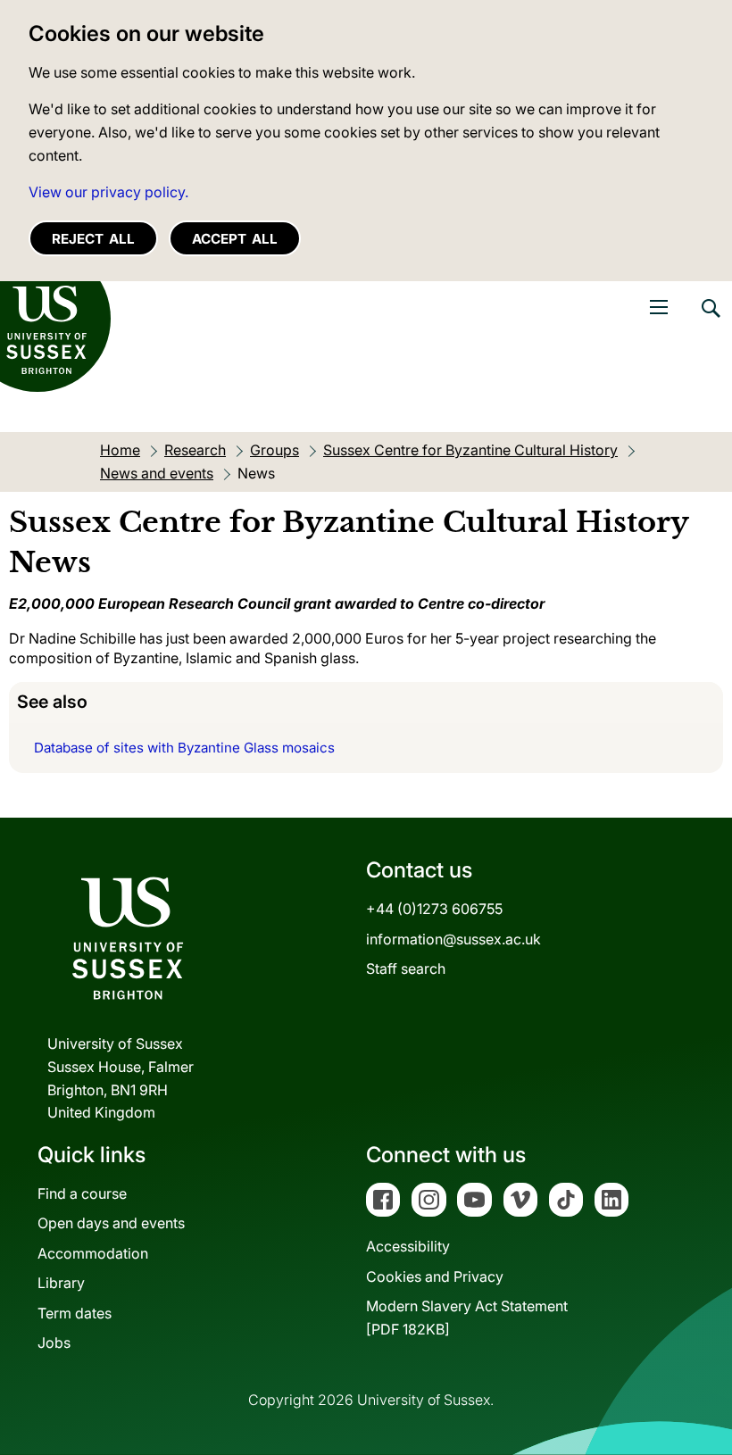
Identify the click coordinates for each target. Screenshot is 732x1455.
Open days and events (111, 1223)
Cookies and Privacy (434, 1276)
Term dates (74, 1313)
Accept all (235, 238)
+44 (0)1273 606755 (434, 909)
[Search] (709, 321)
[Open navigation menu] (659, 307)
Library (61, 1283)
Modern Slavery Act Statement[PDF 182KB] (467, 1317)
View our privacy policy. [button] (108, 192)
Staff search (405, 968)
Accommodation (92, 1253)
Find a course (82, 1193)
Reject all (93, 238)
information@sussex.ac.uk (453, 939)
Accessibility (408, 1246)
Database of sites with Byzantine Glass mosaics (184, 747)
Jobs (54, 1342)
